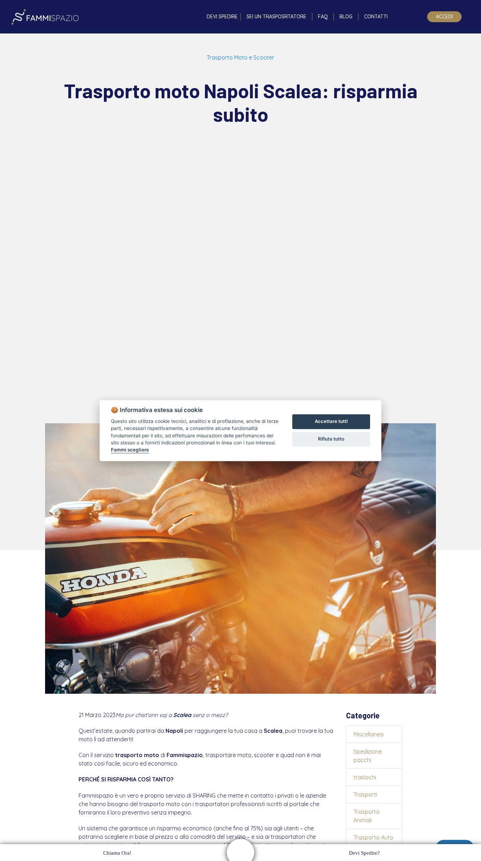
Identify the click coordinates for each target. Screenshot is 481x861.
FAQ (323, 16)
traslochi (365, 777)
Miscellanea (368, 734)
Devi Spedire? (364, 853)
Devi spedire (222, 16)
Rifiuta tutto (331, 439)
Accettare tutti (331, 421)
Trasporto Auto (373, 837)
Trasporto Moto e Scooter (240, 57)
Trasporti (365, 794)
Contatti (376, 16)
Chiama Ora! (117, 853)
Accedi (444, 16)
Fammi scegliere (130, 450)
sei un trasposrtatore (276, 16)
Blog (345, 16)
